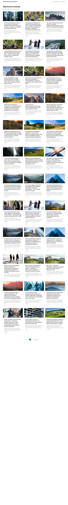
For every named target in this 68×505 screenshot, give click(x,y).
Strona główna (62, 1)
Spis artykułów (55, 1)
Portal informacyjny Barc (10, 1)
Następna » (36, 339)
